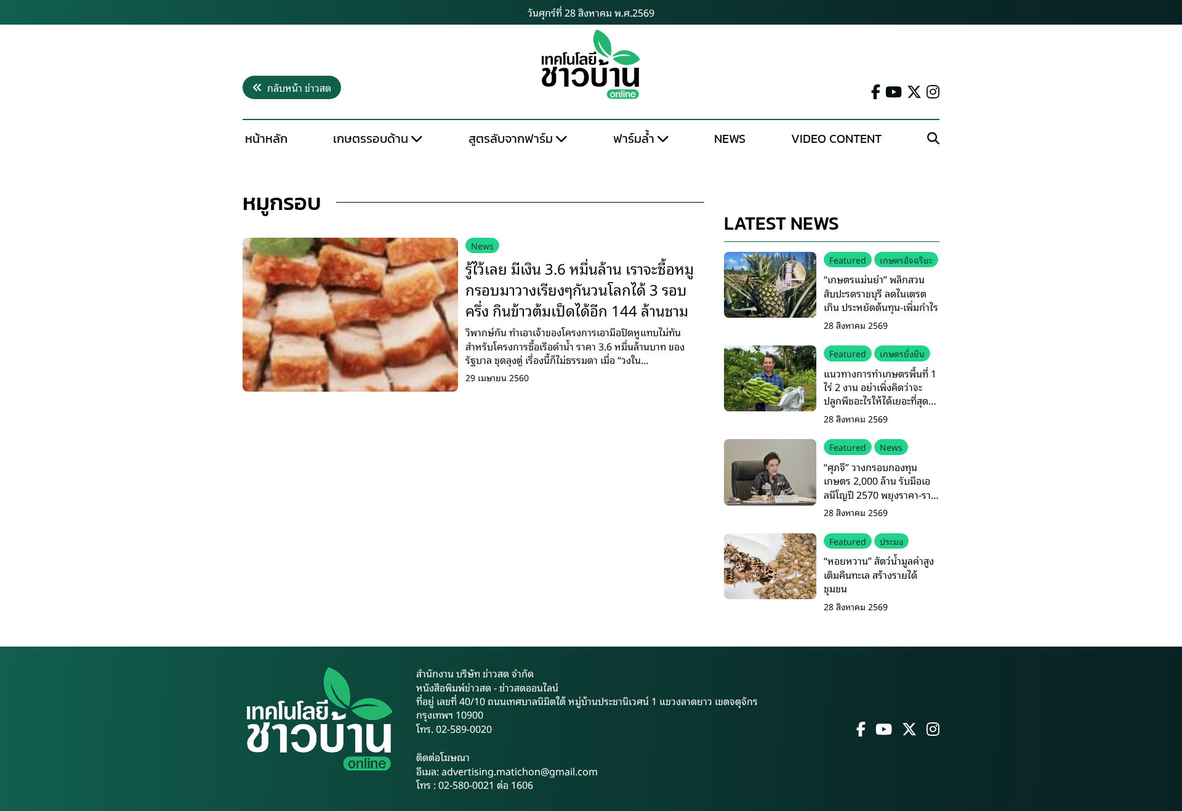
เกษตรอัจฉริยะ (906, 259)
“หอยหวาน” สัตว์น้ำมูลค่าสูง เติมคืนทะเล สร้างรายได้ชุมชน (879, 574)
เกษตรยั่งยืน (902, 353)
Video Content (836, 138)
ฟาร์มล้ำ (633, 138)
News (730, 138)
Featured (847, 259)
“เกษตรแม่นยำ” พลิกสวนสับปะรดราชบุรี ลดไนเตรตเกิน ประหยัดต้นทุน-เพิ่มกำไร (881, 293)
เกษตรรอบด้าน (370, 138)
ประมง (891, 541)
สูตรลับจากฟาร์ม (510, 138)
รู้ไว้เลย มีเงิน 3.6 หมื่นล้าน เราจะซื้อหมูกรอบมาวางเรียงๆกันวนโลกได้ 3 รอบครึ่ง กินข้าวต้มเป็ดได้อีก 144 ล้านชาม (579, 288)
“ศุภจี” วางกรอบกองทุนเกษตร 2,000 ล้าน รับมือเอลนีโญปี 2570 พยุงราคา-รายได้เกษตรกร (880, 487)
